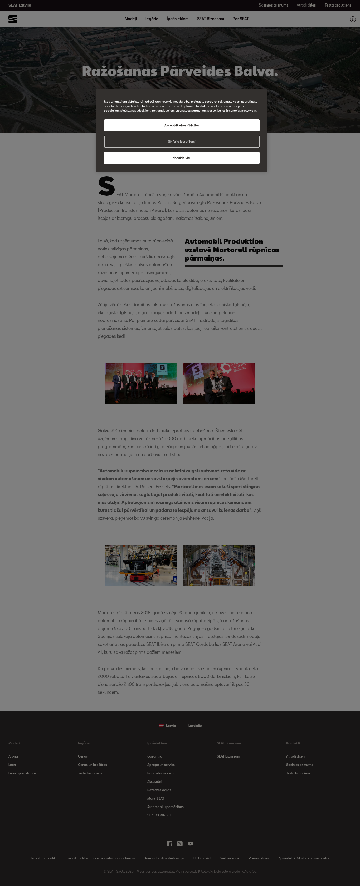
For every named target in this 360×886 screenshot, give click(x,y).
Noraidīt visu (182, 158)
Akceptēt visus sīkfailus (181, 125)
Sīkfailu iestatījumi (181, 141)
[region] (181, 130)
